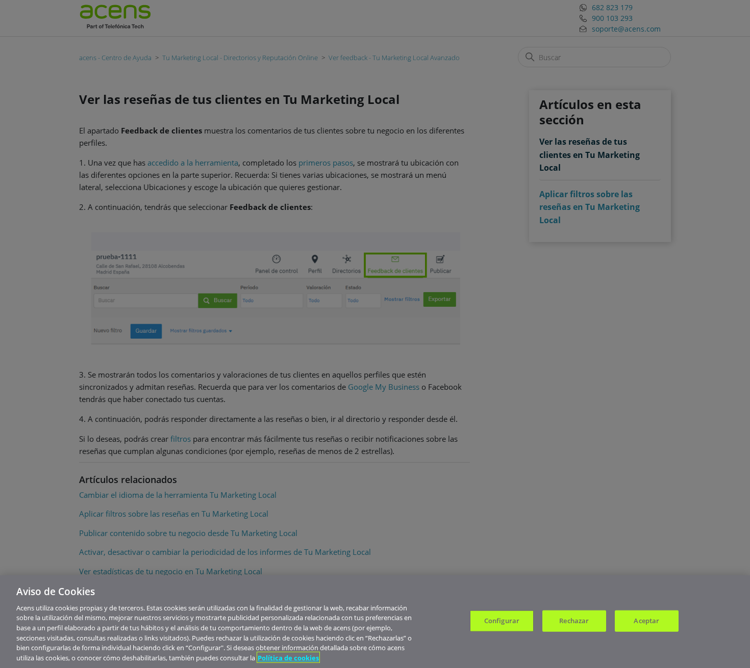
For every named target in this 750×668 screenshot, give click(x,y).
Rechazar (574, 620)
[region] (375, 621)
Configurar (501, 620)
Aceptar (646, 620)
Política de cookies (288, 657)
